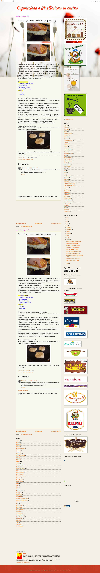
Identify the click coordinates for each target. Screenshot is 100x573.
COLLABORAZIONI (20, 455)
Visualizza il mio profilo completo (23, 562)
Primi (17, 503)
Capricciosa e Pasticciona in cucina (46, 7)
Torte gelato (18, 524)
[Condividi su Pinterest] (36, 157)
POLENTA (18, 502)
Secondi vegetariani (20, 516)
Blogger (69, 570)
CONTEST (18, 459)
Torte (17, 522)
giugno (68, 237)
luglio (68, 235)
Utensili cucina (19, 526)
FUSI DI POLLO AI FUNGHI (72, 249)
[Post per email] (28, 157)
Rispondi (23, 174)
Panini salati (19, 494)
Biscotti (18, 446)
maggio (68, 239)
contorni (18, 461)
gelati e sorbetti (19, 481)
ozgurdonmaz (59, 570)
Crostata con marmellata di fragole (73, 251)
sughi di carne (19, 518)
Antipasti (18, 440)
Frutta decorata (19, 479)
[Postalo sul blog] (32, 157)
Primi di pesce (19, 507)
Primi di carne (19, 505)
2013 (66, 221)
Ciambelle (18, 451)
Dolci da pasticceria (20, 476)
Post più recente (21, 223)
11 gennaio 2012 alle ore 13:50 (31, 167)
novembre (69, 229)
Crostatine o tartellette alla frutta (73, 253)
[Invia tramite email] (31, 157)
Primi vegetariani (19, 509)
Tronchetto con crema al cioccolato (73, 241)
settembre (69, 233)
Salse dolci (18, 511)
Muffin (17, 487)
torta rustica (18, 520)
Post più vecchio (56, 223)
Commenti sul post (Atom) (26, 226)
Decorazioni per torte (20, 468)
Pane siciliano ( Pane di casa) (72, 260)
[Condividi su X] (34, 157)
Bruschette (18, 450)
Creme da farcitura (20, 464)
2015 (66, 217)
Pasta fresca (19, 496)
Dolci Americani (19, 474)
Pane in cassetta (19, 490)
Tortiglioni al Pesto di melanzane (73, 245)
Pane (17, 489)
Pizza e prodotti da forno (27, 159)
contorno (18, 463)
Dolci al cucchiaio (20, 472)
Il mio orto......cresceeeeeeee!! (72, 247)
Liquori (17, 483)
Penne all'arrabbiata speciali (72, 243)
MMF (17, 485)
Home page (38, 223)
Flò (25, 553)
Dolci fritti (18, 477)
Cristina (23, 167)
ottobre (68, 231)
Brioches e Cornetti (20, 448)
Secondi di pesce (20, 514)
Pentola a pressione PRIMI (22, 498)
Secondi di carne (19, 513)
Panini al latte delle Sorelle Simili (73, 258)
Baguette (18, 442)
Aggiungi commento (23, 390)
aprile (68, 263)
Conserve (18, 457)
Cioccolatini (18, 453)
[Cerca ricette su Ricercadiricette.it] (68, 119)
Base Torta (18, 444)
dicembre (69, 227)
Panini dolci (18, 492)
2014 (66, 219)
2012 (66, 223)
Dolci (17, 470)
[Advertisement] (39, 211)
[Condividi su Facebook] (35, 157)
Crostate (18, 466)
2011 (66, 225)
